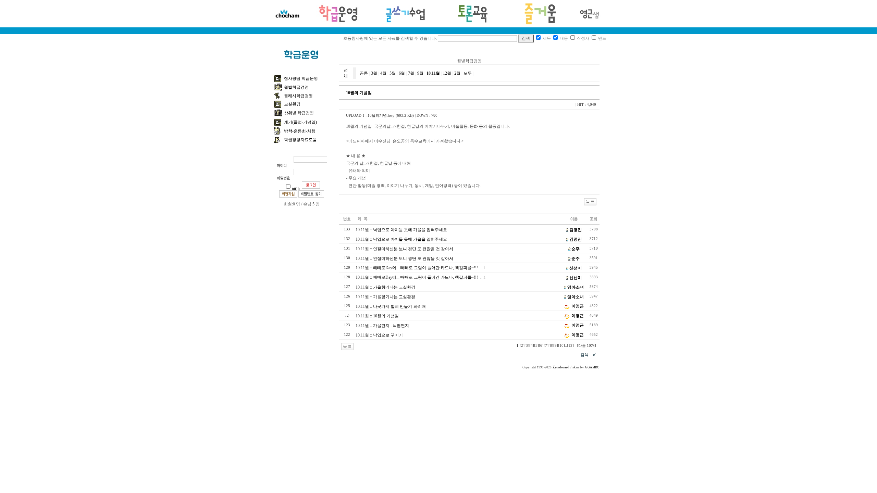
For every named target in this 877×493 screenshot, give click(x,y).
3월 (374, 73)
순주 (575, 248)
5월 (393, 73)
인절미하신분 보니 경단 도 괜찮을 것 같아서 (413, 248)
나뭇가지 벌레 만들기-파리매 (399, 306)
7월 (411, 73)
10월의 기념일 (386, 316)
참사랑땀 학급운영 (301, 78)
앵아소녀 (575, 287)
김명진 (575, 229)
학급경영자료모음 (300, 139)
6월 (402, 73)
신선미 (575, 268)
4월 (383, 73)
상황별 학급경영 (299, 113)
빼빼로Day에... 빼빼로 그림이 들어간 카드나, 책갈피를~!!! (425, 267)
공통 (364, 73)
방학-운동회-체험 (300, 131)
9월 (420, 73)
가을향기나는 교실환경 (394, 287)
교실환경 (292, 104)
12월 (447, 73)
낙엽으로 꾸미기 (388, 335)
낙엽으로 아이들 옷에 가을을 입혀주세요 (410, 229)
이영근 (577, 306)
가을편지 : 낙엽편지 (391, 325)
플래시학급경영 (298, 95)
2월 (457, 73)
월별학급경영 (296, 87)
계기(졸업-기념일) (300, 122)
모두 (468, 73)
